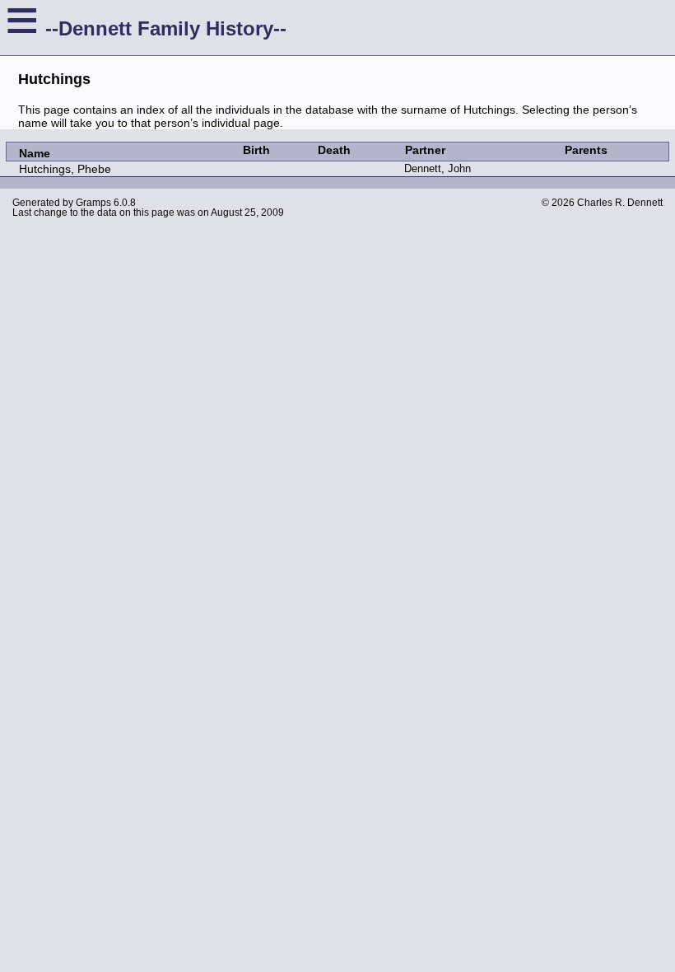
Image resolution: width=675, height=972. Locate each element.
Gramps (93, 203)
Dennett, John (437, 168)
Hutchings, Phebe (65, 168)
